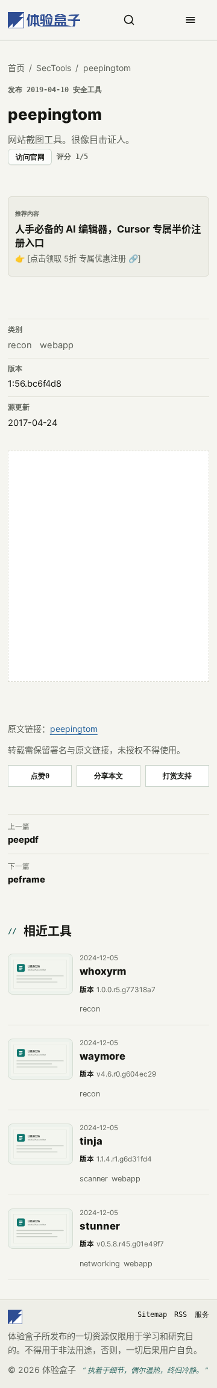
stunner (100, 1226)
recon (20, 345)
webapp (57, 345)
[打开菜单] (190, 20)
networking (100, 1263)
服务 (202, 1314)
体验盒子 (59, 1370)
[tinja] (40, 1144)
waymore (102, 1056)
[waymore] (40, 1059)
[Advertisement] (108, 566)
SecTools (53, 68)
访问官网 (30, 157)
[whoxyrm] (40, 974)
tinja (91, 1141)
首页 (16, 68)
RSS (180, 1314)
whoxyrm (103, 971)
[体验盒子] (44, 20)
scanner (94, 1178)
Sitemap (152, 1314)
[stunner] (40, 1228)
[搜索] (129, 20)
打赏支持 (177, 775)
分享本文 (108, 775)
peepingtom (74, 729)
